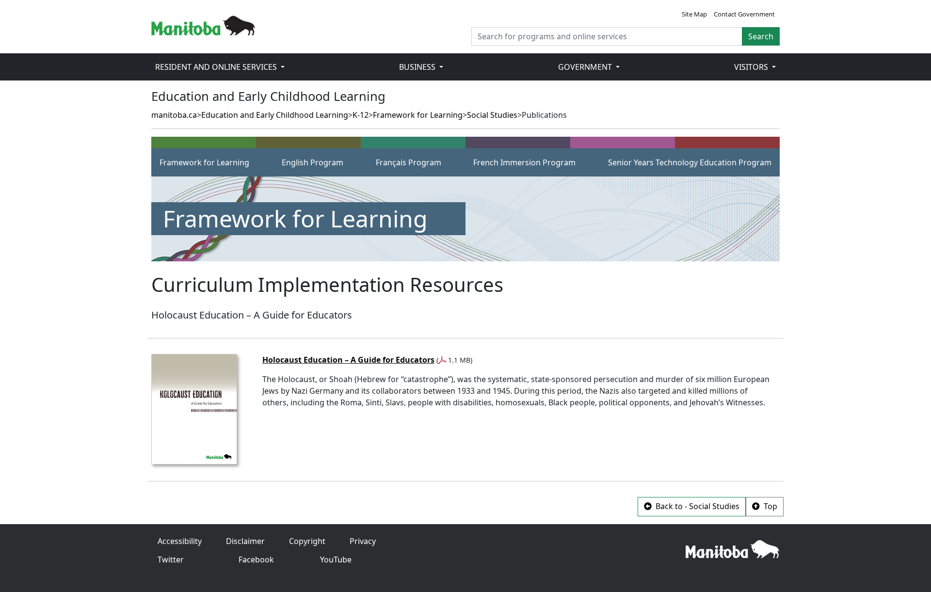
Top (769, 506)
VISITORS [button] (752, 67)
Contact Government (744, 14)
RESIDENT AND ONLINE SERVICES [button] (217, 67)
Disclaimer (245, 541)
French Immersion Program (524, 162)
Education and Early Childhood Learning (274, 115)
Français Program (408, 162)
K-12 (361, 115)
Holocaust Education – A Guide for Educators (348, 359)
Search (760, 36)
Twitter (171, 559)
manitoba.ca (174, 115)
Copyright (307, 541)
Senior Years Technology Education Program (689, 162)
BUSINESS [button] (418, 67)
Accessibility (180, 541)
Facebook (256, 559)
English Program (312, 162)
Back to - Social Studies (696, 506)
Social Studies (492, 115)
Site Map (694, 14)
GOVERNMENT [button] (586, 67)
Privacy (363, 541)
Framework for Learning (418, 115)
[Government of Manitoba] (203, 24)
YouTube (336, 559)
